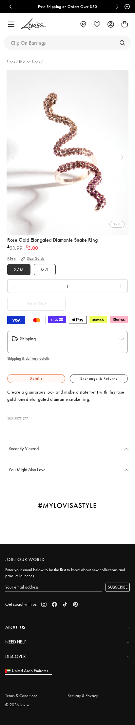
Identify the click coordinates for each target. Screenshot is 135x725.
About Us (15, 627)
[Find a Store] (83, 24)
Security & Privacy (83, 695)
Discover (15, 656)
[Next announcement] (117, 6)
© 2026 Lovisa (17, 705)
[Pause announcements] (126, 6)
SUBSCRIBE (117, 587)
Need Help (16, 642)
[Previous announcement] (10, 6)
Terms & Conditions (21, 695)
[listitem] (67, 152)
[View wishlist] (97, 24)
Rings (11, 61)
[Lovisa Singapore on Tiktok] (65, 604)
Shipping (28, 338)
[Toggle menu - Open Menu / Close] (11, 24)
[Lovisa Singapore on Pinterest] (75, 604)
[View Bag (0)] (124, 24)
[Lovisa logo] (33, 24)
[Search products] (122, 43)
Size (11, 258)
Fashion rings (29, 61)
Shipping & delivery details (28, 358)
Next (122, 157)
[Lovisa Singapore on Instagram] (44, 604)
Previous (13, 157)
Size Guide (36, 258)
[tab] (36, 378)
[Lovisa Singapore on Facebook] (54, 604)
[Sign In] (110, 24)
